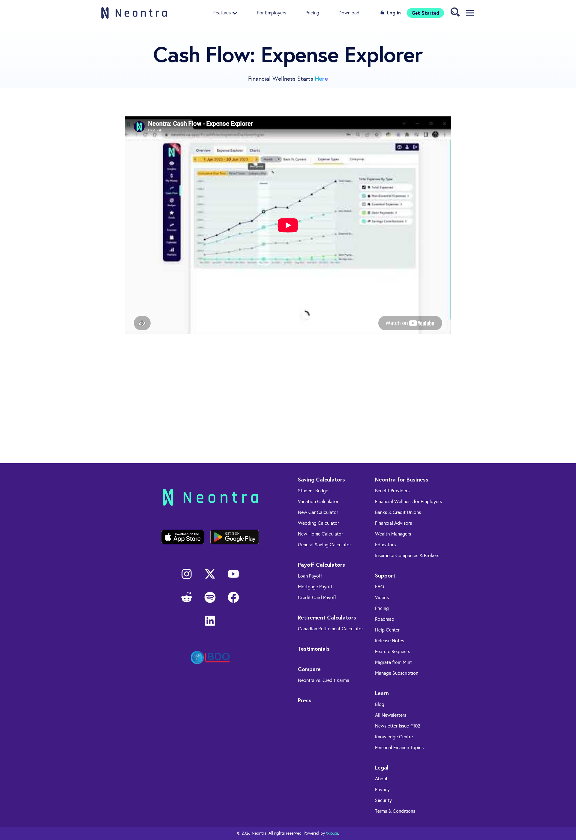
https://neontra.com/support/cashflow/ (311, 431)
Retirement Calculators (327, 617)
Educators (385, 545)
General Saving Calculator (324, 545)
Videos (382, 597)
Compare (309, 669)
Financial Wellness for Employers (408, 501)
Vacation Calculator (318, 501)
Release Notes (389, 641)
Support (385, 575)
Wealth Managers (393, 534)
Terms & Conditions (395, 811)
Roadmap (384, 619)
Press (304, 700)
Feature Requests (392, 651)
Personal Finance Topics (399, 747)
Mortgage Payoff (315, 587)
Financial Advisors (393, 523)
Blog (379, 704)
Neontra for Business (401, 479)
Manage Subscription (396, 673)
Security (383, 800)
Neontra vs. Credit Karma (323, 680)
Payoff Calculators (321, 564)
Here (321, 78)
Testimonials (314, 648)
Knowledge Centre (394, 737)
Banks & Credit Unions (398, 512)
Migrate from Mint (393, 662)
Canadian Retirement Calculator (330, 629)
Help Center (387, 630)
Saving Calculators (321, 479)
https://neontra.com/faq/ (336, 447)
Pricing (312, 13)
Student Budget (314, 491)
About (381, 779)
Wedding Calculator (318, 523)
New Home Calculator (320, 534)
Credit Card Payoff (317, 597)
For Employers (271, 13)
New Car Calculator (318, 512)
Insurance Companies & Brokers (407, 555)
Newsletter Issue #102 (397, 726)
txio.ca (332, 833)
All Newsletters (390, 715)
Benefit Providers (392, 491)
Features (222, 13)
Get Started (425, 13)
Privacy (382, 789)
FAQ (379, 587)
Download (348, 13)
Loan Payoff (310, 576)
